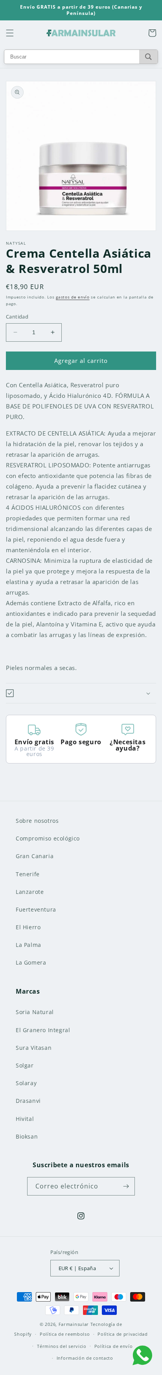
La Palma (28, 944)
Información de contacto (85, 1358)
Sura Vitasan (34, 1047)
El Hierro (28, 927)
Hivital (25, 1118)
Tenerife (28, 874)
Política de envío (113, 1346)
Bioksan (27, 1136)
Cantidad (17, 316)
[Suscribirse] (125, 1186)
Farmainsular (74, 1324)
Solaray (26, 1083)
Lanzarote (30, 891)
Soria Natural (35, 1012)
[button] (9, 33)
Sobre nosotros (37, 820)
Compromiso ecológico (48, 838)
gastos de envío (73, 297)
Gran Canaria (34, 856)
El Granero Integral (43, 1030)
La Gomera (31, 962)
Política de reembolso (65, 1334)
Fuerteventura (36, 909)
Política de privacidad (122, 1334)
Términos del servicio (62, 1346)
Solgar (25, 1065)
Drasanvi (28, 1100)
